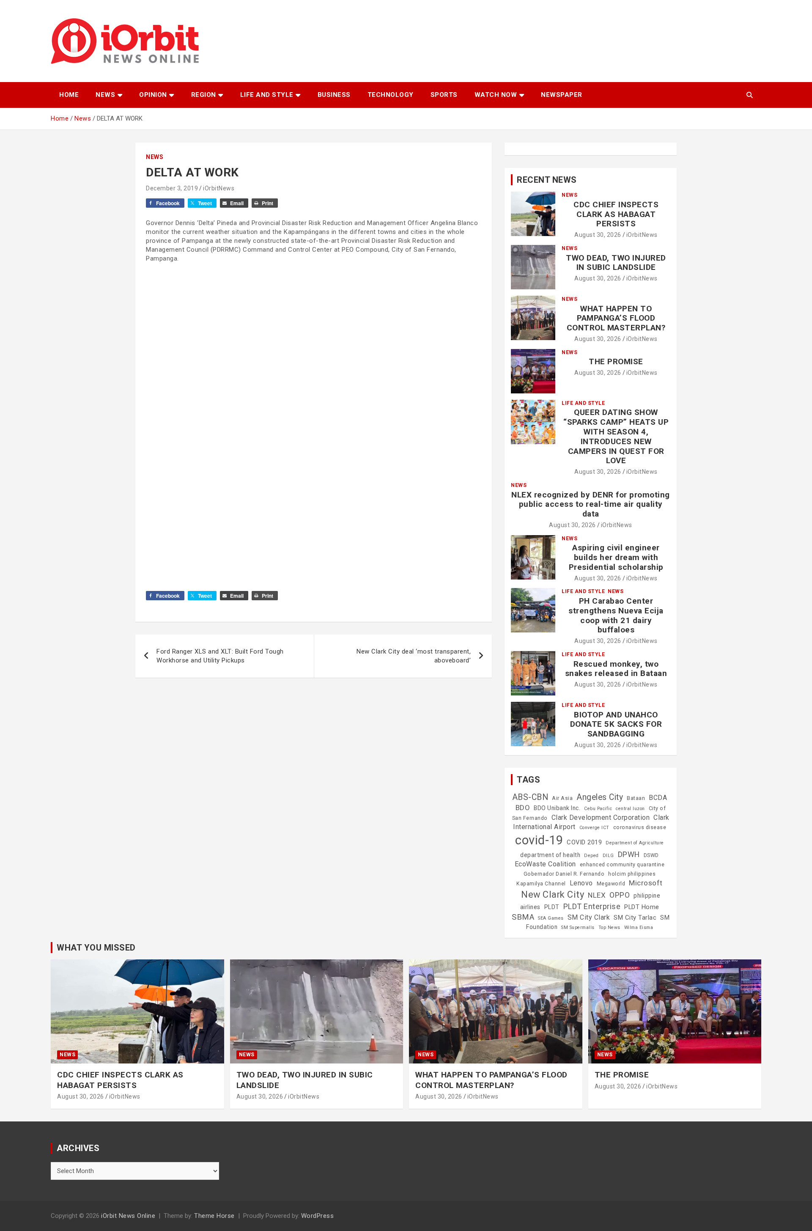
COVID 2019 (584, 842)
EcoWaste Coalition (545, 864)
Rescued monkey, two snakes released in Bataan (616, 669)
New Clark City (552, 894)
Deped (591, 855)
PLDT (552, 907)
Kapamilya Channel (541, 884)
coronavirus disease (640, 827)
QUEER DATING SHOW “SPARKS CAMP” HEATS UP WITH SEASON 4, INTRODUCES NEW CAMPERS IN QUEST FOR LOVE (616, 436)
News (105, 95)
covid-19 (539, 840)
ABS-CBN (530, 797)
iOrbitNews (218, 188)
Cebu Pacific (598, 808)
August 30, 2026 (597, 234)
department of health (550, 855)
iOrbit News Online (128, 1216)
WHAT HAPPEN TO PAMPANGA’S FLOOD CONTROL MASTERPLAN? (616, 318)
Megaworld (611, 884)
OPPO (619, 894)
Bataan (636, 798)
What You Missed (96, 947)
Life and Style (267, 95)
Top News (609, 927)
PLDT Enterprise (592, 906)
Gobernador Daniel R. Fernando (564, 874)
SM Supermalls (578, 927)
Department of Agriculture (635, 843)
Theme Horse (214, 1216)
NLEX (597, 895)
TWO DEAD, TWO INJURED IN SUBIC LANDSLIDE (616, 262)
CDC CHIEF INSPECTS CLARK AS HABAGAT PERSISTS (615, 214)
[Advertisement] (313, 363)
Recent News (547, 180)
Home (69, 95)
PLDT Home (641, 907)
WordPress (317, 1216)
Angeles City (599, 797)
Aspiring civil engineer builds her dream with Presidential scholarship (616, 557)
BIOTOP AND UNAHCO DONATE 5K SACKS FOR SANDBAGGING (616, 724)
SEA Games (551, 918)
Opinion (153, 95)
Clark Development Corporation (600, 817)
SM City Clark (589, 917)
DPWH (629, 854)
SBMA (523, 917)
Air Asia (562, 798)
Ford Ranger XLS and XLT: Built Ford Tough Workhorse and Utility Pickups (220, 656)
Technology (391, 95)
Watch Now (496, 95)
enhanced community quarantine (622, 865)
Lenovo (581, 883)
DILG (608, 855)
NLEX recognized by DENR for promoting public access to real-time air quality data (590, 504)
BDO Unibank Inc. (557, 808)
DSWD (651, 855)
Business (334, 95)
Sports (444, 95)
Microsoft (646, 883)
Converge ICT (594, 827)
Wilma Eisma (638, 927)
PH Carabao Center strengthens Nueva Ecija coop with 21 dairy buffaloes (616, 615)
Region (203, 95)
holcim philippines (632, 874)
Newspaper (561, 95)
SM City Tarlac (635, 917)
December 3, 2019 (172, 188)
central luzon (630, 808)
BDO (523, 807)
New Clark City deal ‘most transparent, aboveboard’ (414, 656)
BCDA (658, 798)
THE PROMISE (616, 361)
